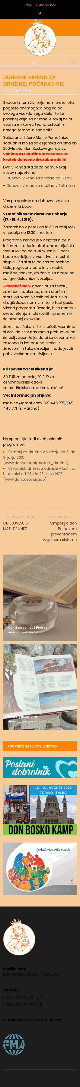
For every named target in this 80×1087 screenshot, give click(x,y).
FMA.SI (28, 4)
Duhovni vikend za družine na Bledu (39, 178)
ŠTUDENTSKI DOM (46, 4)
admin (7, 90)
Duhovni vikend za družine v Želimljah (41, 185)
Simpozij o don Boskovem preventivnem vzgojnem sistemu (60, 531)
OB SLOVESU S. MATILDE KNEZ (15, 526)
